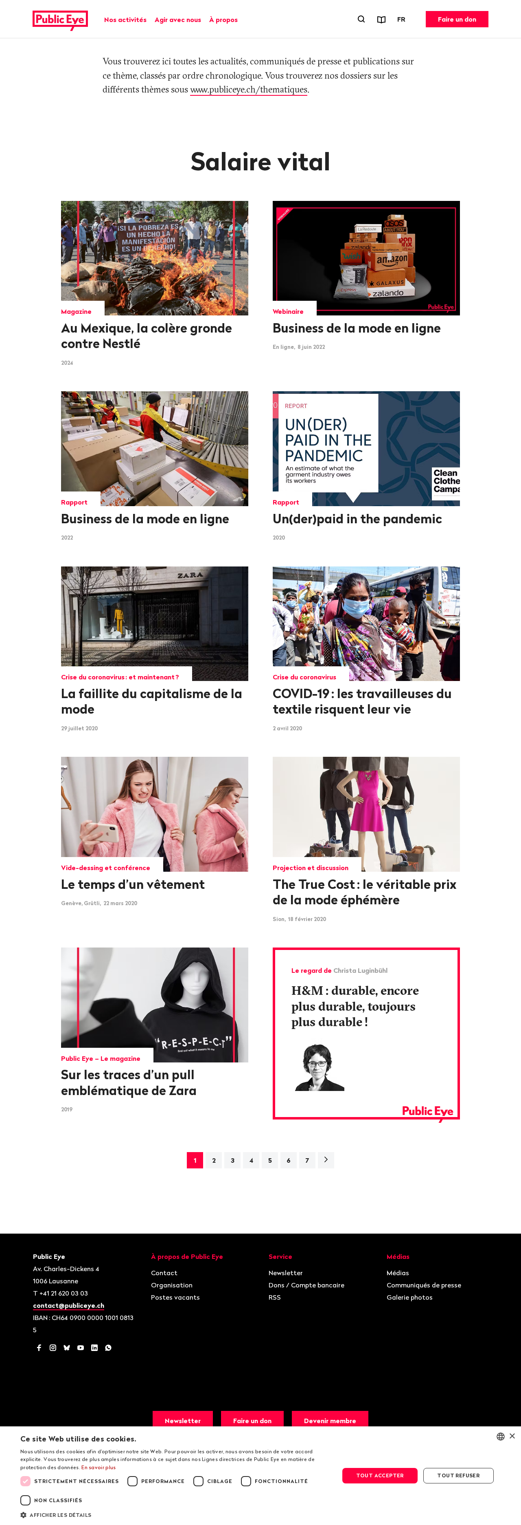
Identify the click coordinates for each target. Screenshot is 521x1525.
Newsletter (286, 1273)
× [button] (512, 1436)
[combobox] (501, 1436)
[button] (175, 1514)
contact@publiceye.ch (68, 1305)
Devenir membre (330, 1421)
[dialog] (260, 1475)
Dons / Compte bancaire (306, 1285)
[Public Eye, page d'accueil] (60, 19)
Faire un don (457, 19)
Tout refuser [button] (458, 1475)
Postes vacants (175, 1297)
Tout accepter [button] (380, 1475)
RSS (275, 1297)
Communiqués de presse (424, 1285)
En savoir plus (98, 1467)
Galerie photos (410, 1297)
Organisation (172, 1285)
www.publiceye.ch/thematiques (248, 89)
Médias (398, 1273)
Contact (164, 1273)
